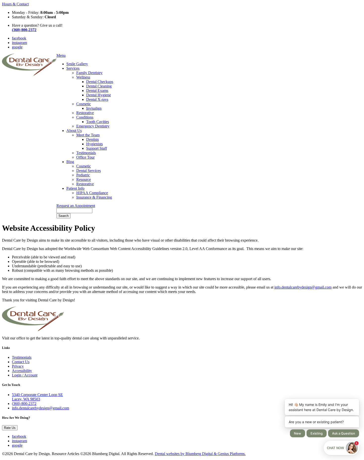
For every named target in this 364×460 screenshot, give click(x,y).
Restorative (85, 113)
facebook (19, 38)
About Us (74, 130)
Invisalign (94, 108)
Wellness (83, 77)
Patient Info (75, 188)
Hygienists (94, 144)
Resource (83, 179)
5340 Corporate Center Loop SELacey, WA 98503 (37, 397)
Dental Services (88, 170)
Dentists (92, 139)
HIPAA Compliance (92, 193)
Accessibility (22, 371)
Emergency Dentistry (92, 126)
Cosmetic (83, 104)
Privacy (18, 366)
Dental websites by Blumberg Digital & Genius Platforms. (200, 454)
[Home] (29, 74)
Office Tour (85, 157)
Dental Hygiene (98, 95)
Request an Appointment (75, 206)
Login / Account (24, 375)
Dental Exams (97, 90)
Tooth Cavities (97, 122)
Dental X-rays (97, 99)
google (17, 47)
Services (72, 68)
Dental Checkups (99, 82)
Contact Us (20, 362)
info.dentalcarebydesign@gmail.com (303, 287)
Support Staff (96, 148)
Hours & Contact (15, 4)
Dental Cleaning (99, 86)
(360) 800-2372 (24, 403)
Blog (70, 162)
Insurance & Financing (94, 197)
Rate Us (10, 428)
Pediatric (83, 175)
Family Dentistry (89, 73)
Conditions (84, 117)
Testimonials (86, 153)
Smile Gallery (77, 64)
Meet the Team (88, 135)
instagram (19, 43)
